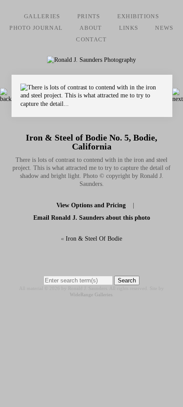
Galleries (42, 16)
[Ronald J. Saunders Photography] (91, 59)
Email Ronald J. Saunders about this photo (91, 217)
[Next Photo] (92, 112)
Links (129, 27)
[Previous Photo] (6, 99)
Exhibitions (138, 16)
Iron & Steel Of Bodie (94, 238)
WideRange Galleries (91, 294)
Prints (88, 16)
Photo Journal (36, 27)
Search (127, 280)
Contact (91, 39)
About (91, 27)
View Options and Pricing (91, 205)
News (164, 27)
